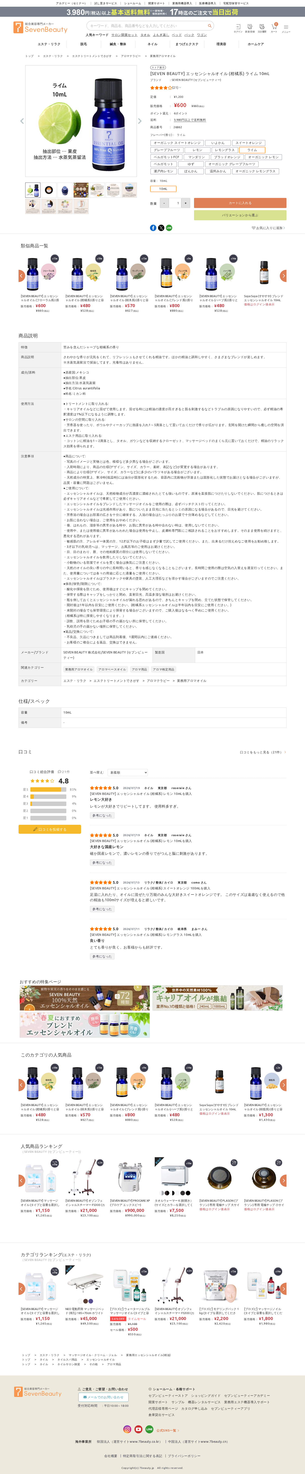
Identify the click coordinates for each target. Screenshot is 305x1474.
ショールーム (132, 3)
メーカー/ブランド (34, 652)
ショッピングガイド (206, 1395)
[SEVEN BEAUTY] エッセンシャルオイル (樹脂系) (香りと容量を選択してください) (263, 1109)
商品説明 (27, 357)
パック (189, 35)
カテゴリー (29, 680)
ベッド (177, 35)
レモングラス (225, 150)
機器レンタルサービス (204, 1402)
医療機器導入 (207, 3)
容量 (24, 712)
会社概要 (110, 1456)
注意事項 (27, 456)
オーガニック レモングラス (256, 171)
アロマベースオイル (112, 669)
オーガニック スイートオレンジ (177, 143)
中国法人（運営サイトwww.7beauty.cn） (199, 1441)
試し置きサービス (105, 3)
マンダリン (196, 157)
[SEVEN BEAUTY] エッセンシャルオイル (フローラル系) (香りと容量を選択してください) (40, 300)
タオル (145, 35)
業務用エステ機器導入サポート (247, 1402)
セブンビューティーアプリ (230, 1408)
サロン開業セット (124, 35)
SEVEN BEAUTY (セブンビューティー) (196, 79)
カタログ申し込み (194, 1408)
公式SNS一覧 (166, 1430)
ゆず (191, 164)
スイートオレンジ (249, 143)
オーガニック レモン (263, 157)
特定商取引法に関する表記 (142, 1456)
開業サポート (156, 3)
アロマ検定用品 (163, 669)
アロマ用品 (139, 669)
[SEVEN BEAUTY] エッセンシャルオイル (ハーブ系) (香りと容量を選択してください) (218, 300)
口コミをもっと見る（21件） (261, 752)
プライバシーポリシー (184, 1456)
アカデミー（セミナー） (71, 3)
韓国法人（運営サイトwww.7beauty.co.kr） (130, 1441)
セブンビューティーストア (168, 1395)
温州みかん (218, 171)
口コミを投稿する (53, 829)
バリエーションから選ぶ (240, 215)
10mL (163, 189)
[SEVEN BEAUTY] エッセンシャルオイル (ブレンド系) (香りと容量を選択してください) (174, 300)
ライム (252, 150)
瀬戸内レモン (163, 171)
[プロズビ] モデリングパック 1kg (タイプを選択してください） (219, 1313)
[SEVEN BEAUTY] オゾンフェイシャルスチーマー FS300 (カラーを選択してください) (85, 1205)
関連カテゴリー (32, 667)
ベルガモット (163, 164)
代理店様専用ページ (163, 1408)
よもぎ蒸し (161, 35)
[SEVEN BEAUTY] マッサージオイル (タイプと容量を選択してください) (40, 1205)
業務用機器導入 (182, 3)
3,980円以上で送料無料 (190, 119)
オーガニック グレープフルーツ (232, 164)
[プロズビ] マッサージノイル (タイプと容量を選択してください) (263, 1313)
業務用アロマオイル (79, 669)
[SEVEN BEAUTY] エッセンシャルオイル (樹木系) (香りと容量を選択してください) (129, 300)
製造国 (160, 652)
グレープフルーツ (167, 150)
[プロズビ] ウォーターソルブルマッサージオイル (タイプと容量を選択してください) (130, 1313)
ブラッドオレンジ (227, 157)
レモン (198, 150)
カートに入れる (240, 203)
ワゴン (202, 35)
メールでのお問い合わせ (106, 1397)
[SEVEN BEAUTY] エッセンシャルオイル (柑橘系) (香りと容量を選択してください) (84, 300)
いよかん (218, 143)
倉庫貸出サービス (161, 1415)
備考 (24, 722)
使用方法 (27, 403)
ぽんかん (191, 171)
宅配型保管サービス (236, 3)
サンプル (178, 1402)
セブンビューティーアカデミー (247, 1395)
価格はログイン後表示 (259, 304)
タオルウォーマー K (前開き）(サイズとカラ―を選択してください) (174, 1205)
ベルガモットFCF (166, 157)
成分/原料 (28, 372)
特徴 (24, 347)
